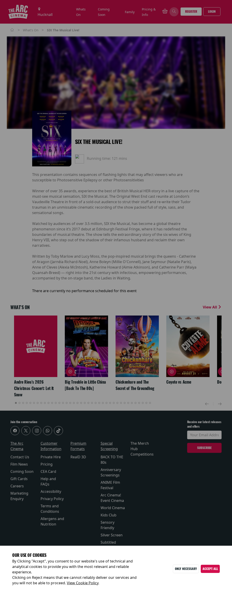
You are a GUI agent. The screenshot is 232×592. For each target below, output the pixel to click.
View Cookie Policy (82, 582)
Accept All (210, 569)
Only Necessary (186, 569)
